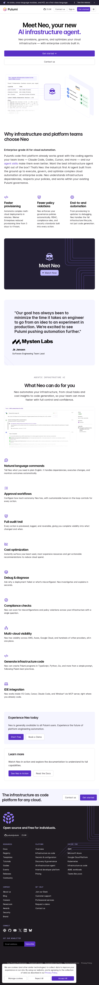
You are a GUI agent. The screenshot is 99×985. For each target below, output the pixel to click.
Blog (5, 896)
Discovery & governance (46, 861)
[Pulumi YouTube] (14, 930)
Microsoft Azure (75, 853)
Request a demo (42, 904)
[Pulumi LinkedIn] (25, 930)
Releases (7, 874)
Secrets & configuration (45, 857)
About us (7, 892)
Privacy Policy (86, 963)
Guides (6, 865)
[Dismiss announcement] (94, 2)
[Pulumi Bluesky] (30, 930)
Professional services (44, 900)
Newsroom (7, 904)
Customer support (43, 896)
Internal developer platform (47, 870)
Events (6, 870)
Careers (6, 900)
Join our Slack (41, 892)
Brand (5, 916)
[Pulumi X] (20, 930)
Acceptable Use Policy (53, 963)
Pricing (38, 874)
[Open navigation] (93, 9)
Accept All (62, 978)
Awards (6, 908)
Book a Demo (35, 737)
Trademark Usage (36, 963)
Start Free (16, 737)
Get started (83, 9)
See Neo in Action (19, 773)
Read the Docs (43, 773)
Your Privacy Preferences (17, 963)
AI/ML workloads (75, 870)
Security (6, 912)
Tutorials (7, 861)
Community (8, 878)
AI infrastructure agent (45, 865)
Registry (6, 853)
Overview (39, 849)
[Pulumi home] (10, 9)
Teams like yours (75, 874)
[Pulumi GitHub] (9, 930)
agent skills (11, 163)
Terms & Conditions (71, 963)
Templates (7, 857)
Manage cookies (15, 978)
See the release (83, 2)
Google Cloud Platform (78, 857)
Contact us (60, 9)
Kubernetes (73, 861)
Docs (5, 849)
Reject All (39, 978)
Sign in (72, 9)
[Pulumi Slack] (4, 930)
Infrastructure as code (45, 853)
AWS (70, 849)
